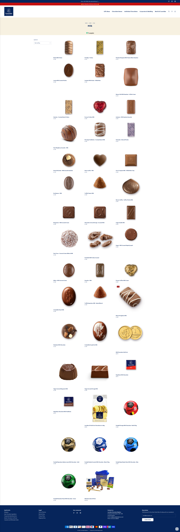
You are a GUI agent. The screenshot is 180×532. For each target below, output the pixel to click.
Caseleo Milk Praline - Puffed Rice (93, 80)
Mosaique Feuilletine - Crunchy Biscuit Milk (95, 139)
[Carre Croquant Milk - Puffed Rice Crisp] (131, 160)
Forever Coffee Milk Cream (122, 280)
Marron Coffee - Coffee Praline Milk (124, 199)
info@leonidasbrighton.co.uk (116, 516)
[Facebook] (168, 1)
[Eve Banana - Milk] (68, 183)
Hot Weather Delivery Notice (90, 4)
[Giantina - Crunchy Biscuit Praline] (68, 107)
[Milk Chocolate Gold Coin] (131, 335)
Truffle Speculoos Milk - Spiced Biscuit (94, 303)
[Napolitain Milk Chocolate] (131, 364)
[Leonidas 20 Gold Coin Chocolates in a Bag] (100, 408)
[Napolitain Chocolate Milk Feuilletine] (68, 401)
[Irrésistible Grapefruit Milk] (100, 331)
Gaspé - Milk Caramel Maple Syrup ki (124, 245)
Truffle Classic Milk (89, 193)
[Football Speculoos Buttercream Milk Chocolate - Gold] (68, 445)
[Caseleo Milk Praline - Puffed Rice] (100, 70)
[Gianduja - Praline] (100, 47)
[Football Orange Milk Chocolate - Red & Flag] (131, 408)
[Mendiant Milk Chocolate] (68, 331)
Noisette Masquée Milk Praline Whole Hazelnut (127, 57)
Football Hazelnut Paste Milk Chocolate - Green (64, 498)
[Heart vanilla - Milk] (100, 160)
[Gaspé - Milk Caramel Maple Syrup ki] (131, 235)
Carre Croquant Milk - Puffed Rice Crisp (125, 170)
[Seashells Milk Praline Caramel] (100, 241)
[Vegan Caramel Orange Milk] (100, 371)
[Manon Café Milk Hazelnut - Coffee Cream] (131, 77)
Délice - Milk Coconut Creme (60, 280)
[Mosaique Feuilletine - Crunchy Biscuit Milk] (100, 129)
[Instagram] (172, 1)
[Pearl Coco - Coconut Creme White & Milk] (68, 239)
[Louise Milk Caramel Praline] (68, 70)
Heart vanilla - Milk (89, 170)
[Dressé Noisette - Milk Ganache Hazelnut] (68, 160)
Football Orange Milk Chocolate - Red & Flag (126, 425)
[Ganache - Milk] (100, 270)
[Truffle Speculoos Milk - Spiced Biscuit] (100, 293)
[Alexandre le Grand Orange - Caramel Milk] (100, 212)
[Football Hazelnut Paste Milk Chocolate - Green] (68, 481)
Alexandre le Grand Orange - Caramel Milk (94, 222)
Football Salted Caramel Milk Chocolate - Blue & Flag (97, 462)
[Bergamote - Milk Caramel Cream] (68, 212)
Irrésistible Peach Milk (58, 309)
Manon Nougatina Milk (121, 315)
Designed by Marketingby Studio (96, 530)
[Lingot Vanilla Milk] (131, 212)
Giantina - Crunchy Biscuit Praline (61, 117)
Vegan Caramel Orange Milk (91, 388)
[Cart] (175, 11)
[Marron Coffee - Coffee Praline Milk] (131, 186)
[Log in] (172, 11)
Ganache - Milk (88, 280)
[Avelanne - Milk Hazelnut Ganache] (131, 107)
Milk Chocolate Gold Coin (122, 352)
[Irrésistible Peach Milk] (68, 296)
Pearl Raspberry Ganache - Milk (60, 147)
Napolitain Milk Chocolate (122, 374)
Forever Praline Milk (89, 117)
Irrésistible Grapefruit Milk (91, 344)
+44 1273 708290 (115, 518)
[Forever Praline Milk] (100, 107)
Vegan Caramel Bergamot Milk (60, 388)
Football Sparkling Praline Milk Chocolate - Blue (127, 462)
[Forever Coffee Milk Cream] (131, 270)
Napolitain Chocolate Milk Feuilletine (62, 411)
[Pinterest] (175, 1)
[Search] (168, 11)
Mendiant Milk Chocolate (59, 344)
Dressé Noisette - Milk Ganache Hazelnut (63, 170)
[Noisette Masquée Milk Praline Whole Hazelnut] (131, 47)
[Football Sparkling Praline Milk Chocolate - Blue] (131, 445)
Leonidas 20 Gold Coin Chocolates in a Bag (95, 425)
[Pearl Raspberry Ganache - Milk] (68, 133)
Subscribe (147, 519)
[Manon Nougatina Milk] (131, 299)
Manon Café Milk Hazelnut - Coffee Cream (126, 94)
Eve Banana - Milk (57, 193)
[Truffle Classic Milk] (100, 183)
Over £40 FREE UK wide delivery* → (90, 1)
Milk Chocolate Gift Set (90, 498)
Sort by (36, 39)
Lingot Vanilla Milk (120, 222)
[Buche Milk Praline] (68, 47)
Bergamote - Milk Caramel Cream (61, 222)
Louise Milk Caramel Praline (60, 80)
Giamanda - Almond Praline (122, 139)
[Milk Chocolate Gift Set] (100, 481)
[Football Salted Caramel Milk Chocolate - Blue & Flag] (100, 445)
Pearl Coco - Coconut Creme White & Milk (63, 253)
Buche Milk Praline (57, 57)
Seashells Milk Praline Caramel (92, 257)
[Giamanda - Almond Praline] (131, 129)
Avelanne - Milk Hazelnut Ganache (124, 117)
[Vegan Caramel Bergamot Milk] (68, 371)
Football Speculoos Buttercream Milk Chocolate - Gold (66, 462)
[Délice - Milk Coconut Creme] (68, 270)
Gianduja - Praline (89, 57)
